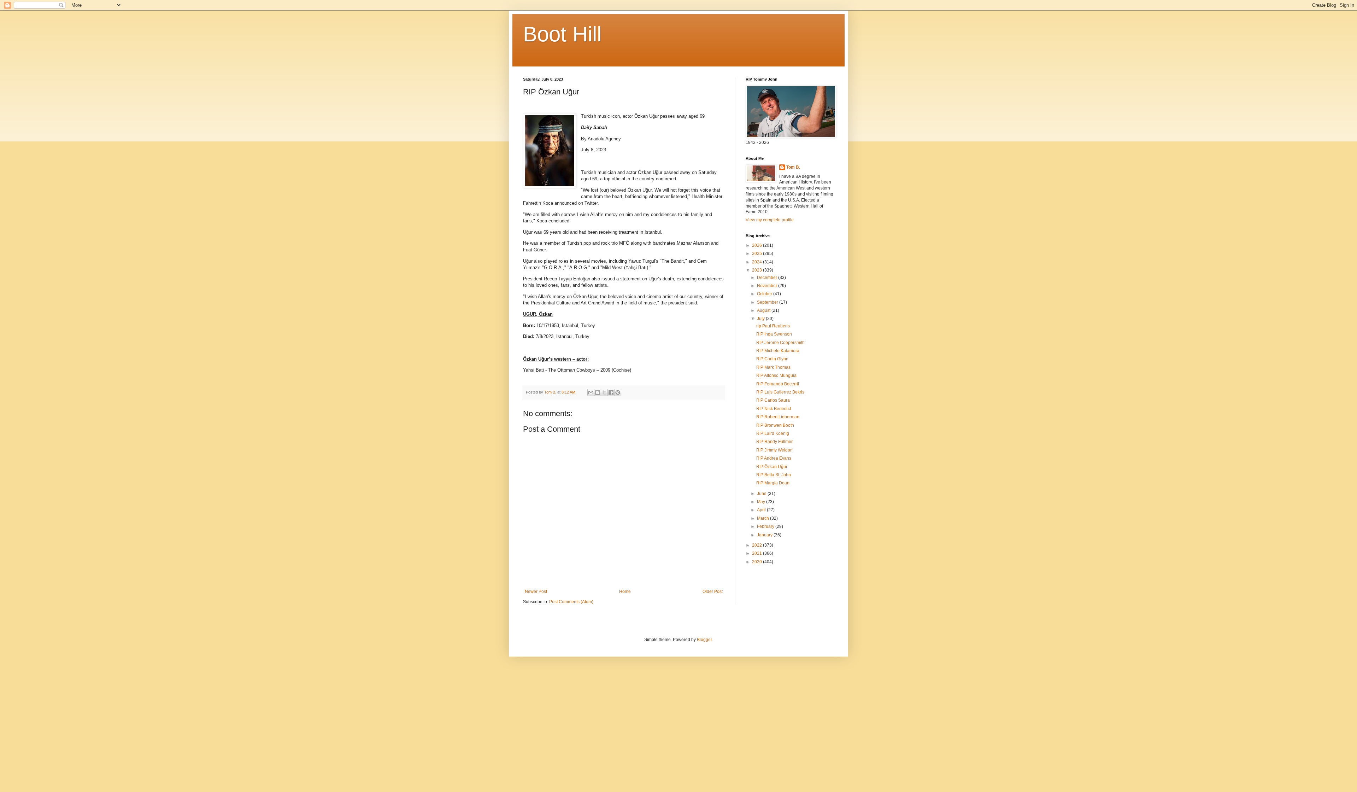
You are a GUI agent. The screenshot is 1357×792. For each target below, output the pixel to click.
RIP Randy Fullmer (774, 441)
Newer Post (536, 591)
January (765, 534)
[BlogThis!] (597, 392)
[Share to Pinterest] (617, 392)
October (765, 293)
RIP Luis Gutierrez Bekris (780, 392)
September (768, 302)
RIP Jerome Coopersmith (780, 342)
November (767, 285)
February (766, 526)
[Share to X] (604, 392)
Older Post (713, 591)
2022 (757, 545)
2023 (757, 270)
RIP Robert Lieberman (777, 416)
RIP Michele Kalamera (777, 350)
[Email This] (590, 392)
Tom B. (793, 167)
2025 (757, 253)
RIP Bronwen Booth (775, 425)
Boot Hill (562, 34)
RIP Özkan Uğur (771, 466)
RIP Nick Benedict (773, 408)
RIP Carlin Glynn (772, 358)
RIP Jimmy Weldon (774, 450)
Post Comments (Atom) (571, 601)
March (763, 518)
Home (625, 591)
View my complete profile (770, 219)
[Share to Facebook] (611, 392)
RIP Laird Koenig (772, 433)
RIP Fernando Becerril (777, 384)
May (761, 501)
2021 (757, 553)
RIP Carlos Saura (773, 400)
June (762, 493)
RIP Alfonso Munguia (776, 375)
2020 (757, 561)
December (767, 277)
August (764, 310)
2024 (757, 262)
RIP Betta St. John (773, 474)
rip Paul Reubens (773, 326)
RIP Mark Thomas (773, 367)
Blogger (704, 639)
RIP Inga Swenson (774, 334)
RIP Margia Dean (772, 483)
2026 (757, 245)
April (762, 509)
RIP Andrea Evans (773, 458)
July (761, 318)
